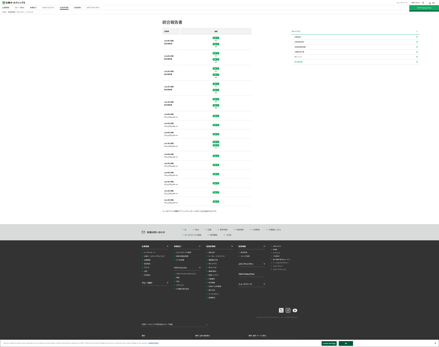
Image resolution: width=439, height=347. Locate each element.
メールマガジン (214, 294)
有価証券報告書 (300, 47)
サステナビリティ (180, 267)
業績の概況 (212, 271)
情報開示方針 (213, 260)
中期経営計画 (299, 52)
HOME (4, 12)
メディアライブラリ (245, 264)
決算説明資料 (299, 42)
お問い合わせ (415, 2)
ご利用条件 (276, 256)
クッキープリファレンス (279, 269)
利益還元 (212, 279)
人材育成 (256, 229)
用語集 (275, 249)
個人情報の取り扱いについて (281, 259)
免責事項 (212, 297)
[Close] (435, 343)
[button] (155, 247)
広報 (209, 229)
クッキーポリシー (278, 266)
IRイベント (298, 57)
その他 (228, 234)
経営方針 (212, 252)
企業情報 (145, 246)
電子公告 (212, 290)
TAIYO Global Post (246, 274)
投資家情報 (11, 12)
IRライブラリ (20, 12)
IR (185, 229)
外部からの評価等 (215, 286)
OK (346, 343)
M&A (197, 229)
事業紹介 (177, 246)
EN (433, 3)
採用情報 (242, 246)
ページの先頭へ (287, 229)
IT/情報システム (274, 229)
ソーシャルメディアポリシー (281, 263)
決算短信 (297, 37)
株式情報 (212, 282)
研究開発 (213, 234)
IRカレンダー (213, 267)
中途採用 (240, 229)
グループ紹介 (147, 282)
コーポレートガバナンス (217, 256)
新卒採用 (223, 229)
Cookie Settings (329, 343)
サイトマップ (276, 253)
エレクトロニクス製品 (193, 234)
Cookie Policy (153, 343)
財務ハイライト (214, 275)
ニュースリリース (402, 2)
